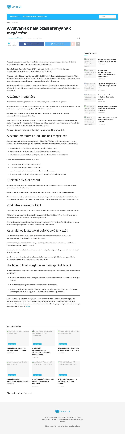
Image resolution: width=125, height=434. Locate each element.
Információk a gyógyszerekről (35, 16)
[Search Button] (114, 16)
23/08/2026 (36, 386)
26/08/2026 (11, 353)
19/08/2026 (61, 386)
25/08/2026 (61, 353)
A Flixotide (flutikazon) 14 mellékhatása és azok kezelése (67, 381)
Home (8, 22)
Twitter (27, 306)
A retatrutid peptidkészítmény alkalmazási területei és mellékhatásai (41, 351)
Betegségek (15, 16)
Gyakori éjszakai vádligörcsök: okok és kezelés (18, 380)
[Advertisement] (82, 6)
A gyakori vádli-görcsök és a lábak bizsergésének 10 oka (68, 349)
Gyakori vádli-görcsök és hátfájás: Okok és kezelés (16, 349)
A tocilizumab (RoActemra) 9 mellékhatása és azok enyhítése (43, 381)
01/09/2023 (29, 38)
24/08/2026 (11, 384)
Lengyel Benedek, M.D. (15, 38)
